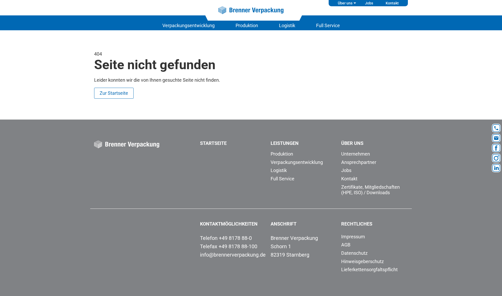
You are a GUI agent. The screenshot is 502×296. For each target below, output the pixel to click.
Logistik (287, 25)
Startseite (213, 143)
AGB (345, 244)
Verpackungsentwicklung (188, 25)
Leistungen (285, 143)
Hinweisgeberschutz (362, 261)
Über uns (345, 3)
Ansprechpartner (358, 162)
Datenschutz (354, 253)
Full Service (328, 25)
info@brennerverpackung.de (233, 255)
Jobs (369, 3)
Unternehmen (355, 154)
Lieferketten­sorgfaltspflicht (369, 269)
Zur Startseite (114, 93)
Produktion (247, 25)
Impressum (353, 236)
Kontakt (392, 3)
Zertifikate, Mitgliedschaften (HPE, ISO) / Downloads (370, 190)
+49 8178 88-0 (235, 238)
